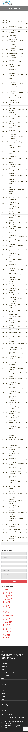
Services (3, 669)
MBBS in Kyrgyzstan (6, 595)
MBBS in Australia (6, 614)
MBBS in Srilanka (5, 627)
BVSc (2, 702)
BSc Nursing (4, 705)
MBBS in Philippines (6, 605)
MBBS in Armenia (6, 622)
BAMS (3, 693)
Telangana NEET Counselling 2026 (14, 717)
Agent (3, 678)
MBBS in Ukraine (5, 599)
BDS (2, 690)
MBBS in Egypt (5, 637)
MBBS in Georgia (6, 607)
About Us (4, 666)
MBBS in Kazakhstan (7, 594)
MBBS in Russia (5, 601)
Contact (3, 681)
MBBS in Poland (5, 608)
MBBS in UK (4, 610)
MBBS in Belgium (6, 628)
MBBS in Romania (6, 625)
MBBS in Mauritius (6, 602)
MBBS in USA (4, 611)
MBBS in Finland (5, 634)
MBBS (3, 687)
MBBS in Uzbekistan (6, 598)
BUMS (3, 699)
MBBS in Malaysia (6, 604)
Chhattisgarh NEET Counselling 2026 (15, 721)
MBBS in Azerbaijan (6, 621)
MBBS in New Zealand (7, 615)
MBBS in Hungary (6, 631)
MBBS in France (5, 624)
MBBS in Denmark (6, 635)
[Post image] (2, 718)
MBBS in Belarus (5, 618)
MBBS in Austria (5, 630)
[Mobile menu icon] (26, 3)
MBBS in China (5, 591)
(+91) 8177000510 (11, 658)
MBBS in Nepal (5, 589)
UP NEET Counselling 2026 (12, 726)
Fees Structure (5, 675)
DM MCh (3, 710)
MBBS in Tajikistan (6, 597)
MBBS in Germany (6, 617)
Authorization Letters (7, 672)
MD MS (3, 707)
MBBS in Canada (5, 612)
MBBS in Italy (5, 633)
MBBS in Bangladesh (7, 592)
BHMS (3, 696)
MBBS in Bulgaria (6, 620)
